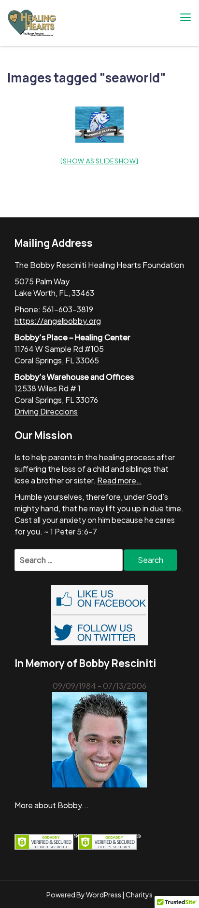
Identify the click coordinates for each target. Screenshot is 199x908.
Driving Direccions (46, 411)
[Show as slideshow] (99, 161)
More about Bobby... (51, 805)
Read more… (119, 480)
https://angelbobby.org (57, 321)
